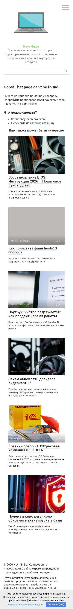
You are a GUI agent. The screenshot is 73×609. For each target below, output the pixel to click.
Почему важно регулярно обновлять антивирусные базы (35, 518)
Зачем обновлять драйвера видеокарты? (31, 381)
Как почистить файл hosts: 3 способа (32, 250)
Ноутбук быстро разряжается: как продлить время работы (34, 314)
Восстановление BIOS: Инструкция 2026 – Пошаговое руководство (34, 181)
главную (35, 123)
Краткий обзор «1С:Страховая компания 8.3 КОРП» (34, 448)
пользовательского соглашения (25, 604)
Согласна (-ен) (56, 604)
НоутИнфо (31, 46)
